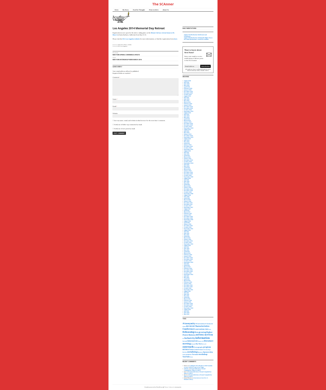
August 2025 (187, 96)
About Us (166, 10)
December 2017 (188, 203)
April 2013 (187, 265)
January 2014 (187, 256)
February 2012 (188, 282)
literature (208, 341)
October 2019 (188, 175)
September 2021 (188, 149)
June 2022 (186, 140)
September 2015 (188, 228)
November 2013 (188, 259)
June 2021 (186, 154)
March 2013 (187, 267)
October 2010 (188, 306)
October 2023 (188, 126)
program (207, 347)
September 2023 (188, 128)
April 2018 (187, 198)
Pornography (198, 347)
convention (199, 329)
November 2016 (188, 218)
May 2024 (186, 117)
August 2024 (187, 113)
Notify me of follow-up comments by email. (128, 124)
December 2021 (188, 146)
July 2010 (186, 311)
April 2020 (187, 167)
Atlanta (184, 326)
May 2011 (186, 296)
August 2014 (187, 245)
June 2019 (186, 181)
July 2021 (186, 152)
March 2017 (187, 212)
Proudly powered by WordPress (153, 387)
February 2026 (188, 88)
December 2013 (188, 257)
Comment (116, 77)
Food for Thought (139, 10)
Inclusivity (189, 338)
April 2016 (187, 222)
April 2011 (186, 297)
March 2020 (187, 169)
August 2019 (187, 178)
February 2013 (188, 268)
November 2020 (188, 160)
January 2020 (188, 171)
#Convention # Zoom (203, 323)
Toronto (195, 354)
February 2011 (188, 300)
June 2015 (186, 233)
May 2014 (186, 250)
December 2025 (188, 91)
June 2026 (186, 84)
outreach (188, 346)
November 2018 (188, 190)
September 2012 (188, 274)
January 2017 (187, 215)
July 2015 (186, 232)
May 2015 (186, 235)
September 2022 (188, 137)
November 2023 (188, 125)
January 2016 (187, 224)
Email (115, 106)
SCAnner (200, 349)
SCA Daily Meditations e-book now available (196, 39)
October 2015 (187, 227)
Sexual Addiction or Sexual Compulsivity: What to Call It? (194, 369)
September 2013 (188, 262)
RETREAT (186, 349)
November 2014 (188, 241)
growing (202, 332)
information (202, 337)
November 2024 (188, 108)
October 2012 (188, 273)
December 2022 (188, 135)
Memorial (193, 344)
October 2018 (188, 192)
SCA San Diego (207, 349)
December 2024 (188, 106)
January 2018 (187, 201)
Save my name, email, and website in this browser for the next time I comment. (139, 120)
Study (184, 354)
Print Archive (154, 10)
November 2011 (188, 286)
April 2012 (187, 279)
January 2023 (187, 134)
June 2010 (186, 312)
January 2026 (187, 90)
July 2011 (186, 293)
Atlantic (186, 368)
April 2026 (187, 87)
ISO (196, 341)
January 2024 (187, 122)
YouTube (186, 357)
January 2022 (187, 145)
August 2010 (187, 309)
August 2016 (187, 221)
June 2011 (186, 294)
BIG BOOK (190, 326)
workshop (203, 354)
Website (115, 113)
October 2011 (187, 288)
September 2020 (188, 163)
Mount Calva (155, 33)
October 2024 (188, 110)
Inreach (185, 341)
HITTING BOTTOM (204, 335)
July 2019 (186, 180)
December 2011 (188, 285)
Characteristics (202, 326)
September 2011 (188, 290)
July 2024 (186, 114)
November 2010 (188, 305)
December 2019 (188, 172)
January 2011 (187, 302)
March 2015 (187, 238)
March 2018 (187, 200)
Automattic (178, 387)
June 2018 (186, 196)
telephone (188, 354)
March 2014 (187, 253)
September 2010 (188, 308)
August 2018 (187, 195)
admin (129, 44)
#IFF (212, 323)
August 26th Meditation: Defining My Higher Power (198, 38)
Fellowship (188, 332)
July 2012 (186, 276)
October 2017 (187, 206)
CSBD (206, 329)
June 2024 (186, 116)
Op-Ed (204, 344)
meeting (187, 343)
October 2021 (188, 148)
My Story (126, 10)
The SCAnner (163, 4)
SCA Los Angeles (122, 46)
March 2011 (187, 299)
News (116, 10)
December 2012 (188, 270)
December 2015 (188, 225)
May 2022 (186, 142)
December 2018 (188, 189)
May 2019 (186, 183)
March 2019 (187, 186)
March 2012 (187, 280)
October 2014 (188, 242)
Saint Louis (194, 349)
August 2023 (187, 129)
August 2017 (187, 209)
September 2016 (188, 219)
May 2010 (186, 314)
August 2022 (187, 138)
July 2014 (186, 247)
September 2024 (188, 111)
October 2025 (188, 94)
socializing (192, 352)
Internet (191, 341)
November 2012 (188, 271)
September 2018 (188, 193)
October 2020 (188, 161)
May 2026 (186, 85)
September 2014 (188, 244)
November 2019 (188, 174)
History (192, 335)
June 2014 (186, 248)
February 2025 (188, 103)
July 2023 (186, 131)
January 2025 (187, 105)
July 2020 (186, 164)
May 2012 (186, 277)
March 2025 (187, 102)
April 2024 (187, 119)
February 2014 (188, 254)
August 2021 (187, 151)
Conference (189, 329)
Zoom (191, 357)
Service (185, 352)
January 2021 (187, 158)
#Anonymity (189, 323)
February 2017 (188, 213)
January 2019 (187, 187)
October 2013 (188, 261)
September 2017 (188, 207)
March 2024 (187, 120)
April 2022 (187, 143)
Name (115, 99)
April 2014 (187, 251)
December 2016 (188, 216)
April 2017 (187, 210)
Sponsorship (208, 352)
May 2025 (186, 100)
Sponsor (200, 352)
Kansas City (201, 341)
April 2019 (187, 184)
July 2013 (186, 264)
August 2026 (187, 81)
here (175, 39)
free (196, 332)
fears (210, 329)
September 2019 (188, 177)
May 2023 (186, 132)
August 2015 (187, 230)
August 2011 (187, 291)
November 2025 (188, 93)
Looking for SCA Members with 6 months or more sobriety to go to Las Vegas (198, 366)
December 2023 (188, 123)
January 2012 (187, 283)
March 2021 (187, 157)
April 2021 (187, 155)
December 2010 (188, 303)
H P (183, 338)
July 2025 (186, 97)
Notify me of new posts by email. (124, 128)
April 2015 (187, 236)
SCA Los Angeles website (131, 39)
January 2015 (187, 239)
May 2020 (186, 166)
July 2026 (186, 82)
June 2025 (186, 99)
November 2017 (188, 204)
